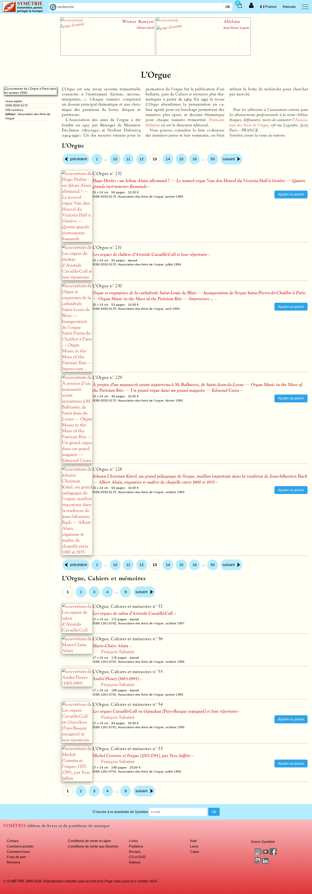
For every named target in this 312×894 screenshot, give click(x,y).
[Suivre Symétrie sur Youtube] (265, 854)
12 (141, 159)
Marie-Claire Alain (110, 646)
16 (195, 159)
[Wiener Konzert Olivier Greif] (107, 54)
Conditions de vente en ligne (89, 841)
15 (181, 159)
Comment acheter (20, 846)
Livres (133, 841)
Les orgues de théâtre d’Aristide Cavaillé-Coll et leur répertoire (150, 254)
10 (115, 159)
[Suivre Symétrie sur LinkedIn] (265, 863)
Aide (193, 841)
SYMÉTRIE (14, 825)
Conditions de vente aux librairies (93, 846)
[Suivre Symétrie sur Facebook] (273, 854)
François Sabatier (118, 652)
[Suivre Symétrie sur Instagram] (257, 854)
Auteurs (135, 862)
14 (168, 159)
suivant (229, 159)
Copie (194, 852)
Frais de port (16, 857)
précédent (78, 159)
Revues (135, 852)
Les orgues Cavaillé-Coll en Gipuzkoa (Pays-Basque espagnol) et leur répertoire (165, 711)
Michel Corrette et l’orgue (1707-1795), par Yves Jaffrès (142, 756)
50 (213, 159)
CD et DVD (137, 857)
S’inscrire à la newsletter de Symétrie (120, 812)
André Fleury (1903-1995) (116, 679)
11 (128, 159)
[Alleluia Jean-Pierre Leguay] (203, 54)
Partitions (136, 846)
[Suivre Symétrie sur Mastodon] (257, 863)
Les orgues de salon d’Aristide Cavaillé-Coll (133, 613)
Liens (194, 846)
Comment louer (18, 852)
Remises (13, 862)
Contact (12, 841)
